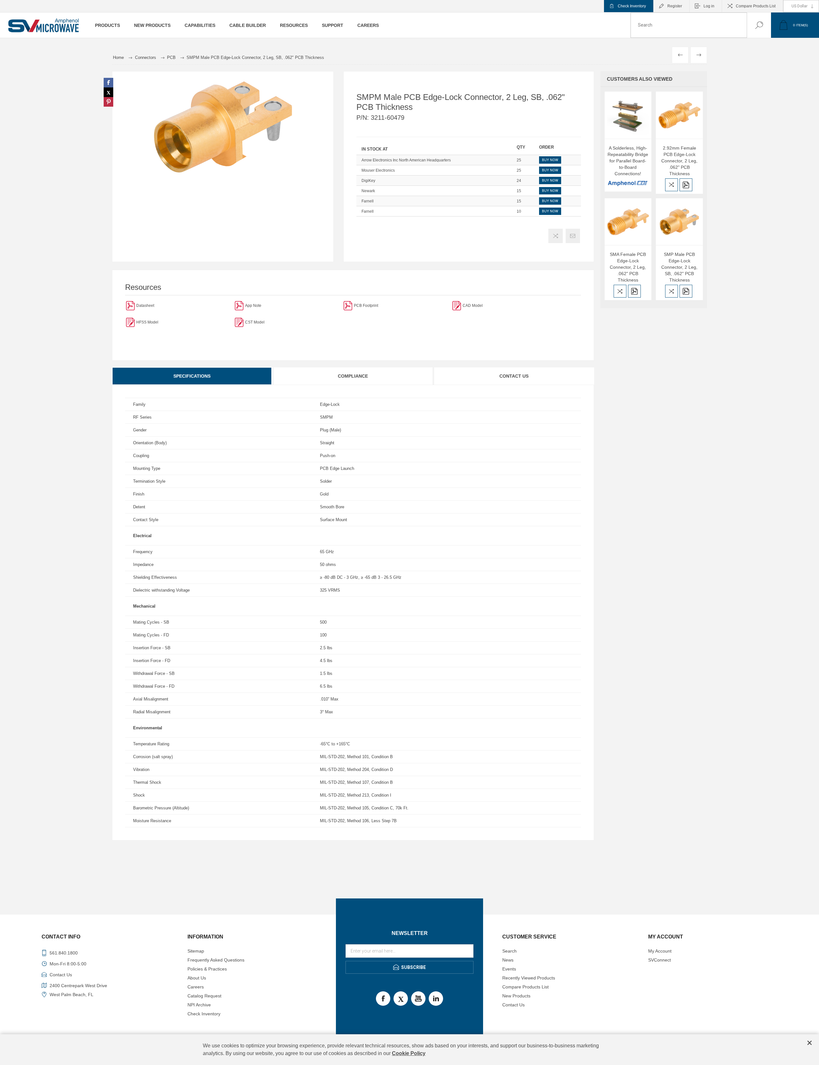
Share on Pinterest (108, 102)
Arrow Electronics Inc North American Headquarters (406, 160)
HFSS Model (147, 322)
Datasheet (145, 305)
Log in (709, 6)
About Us (196, 977)
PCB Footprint (366, 305)
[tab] (192, 376)
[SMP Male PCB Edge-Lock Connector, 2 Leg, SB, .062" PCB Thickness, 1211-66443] (679, 222)
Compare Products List (755, 6)
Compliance (353, 376)
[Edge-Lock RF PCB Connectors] (239, 305)
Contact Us (514, 376)
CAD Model (473, 305)
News (507, 960)
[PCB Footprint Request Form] (348, 305)
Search (752, 25)
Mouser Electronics (378, 170)
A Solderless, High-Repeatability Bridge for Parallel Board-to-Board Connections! (628, 160)
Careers (195, 986)
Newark (368, 191)
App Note (253, 305)
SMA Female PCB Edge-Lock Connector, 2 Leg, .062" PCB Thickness (628, 267)
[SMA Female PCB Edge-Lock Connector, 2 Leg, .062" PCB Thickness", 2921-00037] (628, 222)
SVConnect (659, 960)
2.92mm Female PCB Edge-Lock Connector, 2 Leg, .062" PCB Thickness (679, 160)
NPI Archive (199, 1004)
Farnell (368, 201)
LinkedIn (436, 998)
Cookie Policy (408, 1053)
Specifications (192, 376)
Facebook (383, 998)
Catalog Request (204, 995)
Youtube (418, 998)
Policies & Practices (207, 968)
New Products (516, 995)
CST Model (255, 322)
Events (509, 968)
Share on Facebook (108, 82)
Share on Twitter (108, 92)
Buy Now (550, 160)
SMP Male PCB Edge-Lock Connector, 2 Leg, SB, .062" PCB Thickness (679, 267)
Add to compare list (555, 236)
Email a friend (573, 236)
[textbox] (689, 25)
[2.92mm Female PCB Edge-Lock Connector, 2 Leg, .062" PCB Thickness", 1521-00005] (679, 115)
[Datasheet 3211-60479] (130, 305)
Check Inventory (632, 6)
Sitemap (195, 951)
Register (674, 6)
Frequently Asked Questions (215, 960)
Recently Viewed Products (528, 977)
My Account (660, 951)
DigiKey (368, 180)
